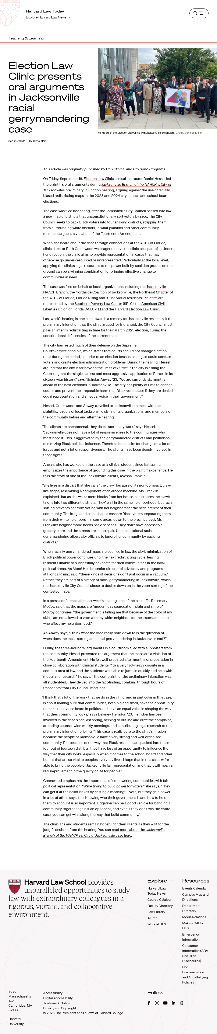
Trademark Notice (56, 1003)
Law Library (156, 912)
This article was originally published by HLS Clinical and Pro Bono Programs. (104, 169)
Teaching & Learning (26, 38)
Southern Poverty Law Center (98, 303)
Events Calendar (194, 888)
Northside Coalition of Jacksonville (103, 292)
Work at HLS (156, 924)
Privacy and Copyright (59, 1008)
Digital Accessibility (58, 998)
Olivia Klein (39, 141)
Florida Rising (87, 298)
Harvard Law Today (45, 11)
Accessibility (53, 993)
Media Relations (194, 917)
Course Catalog (159, 899)
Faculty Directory (160, 906)
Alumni (152, 918)
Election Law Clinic (99, 178)
